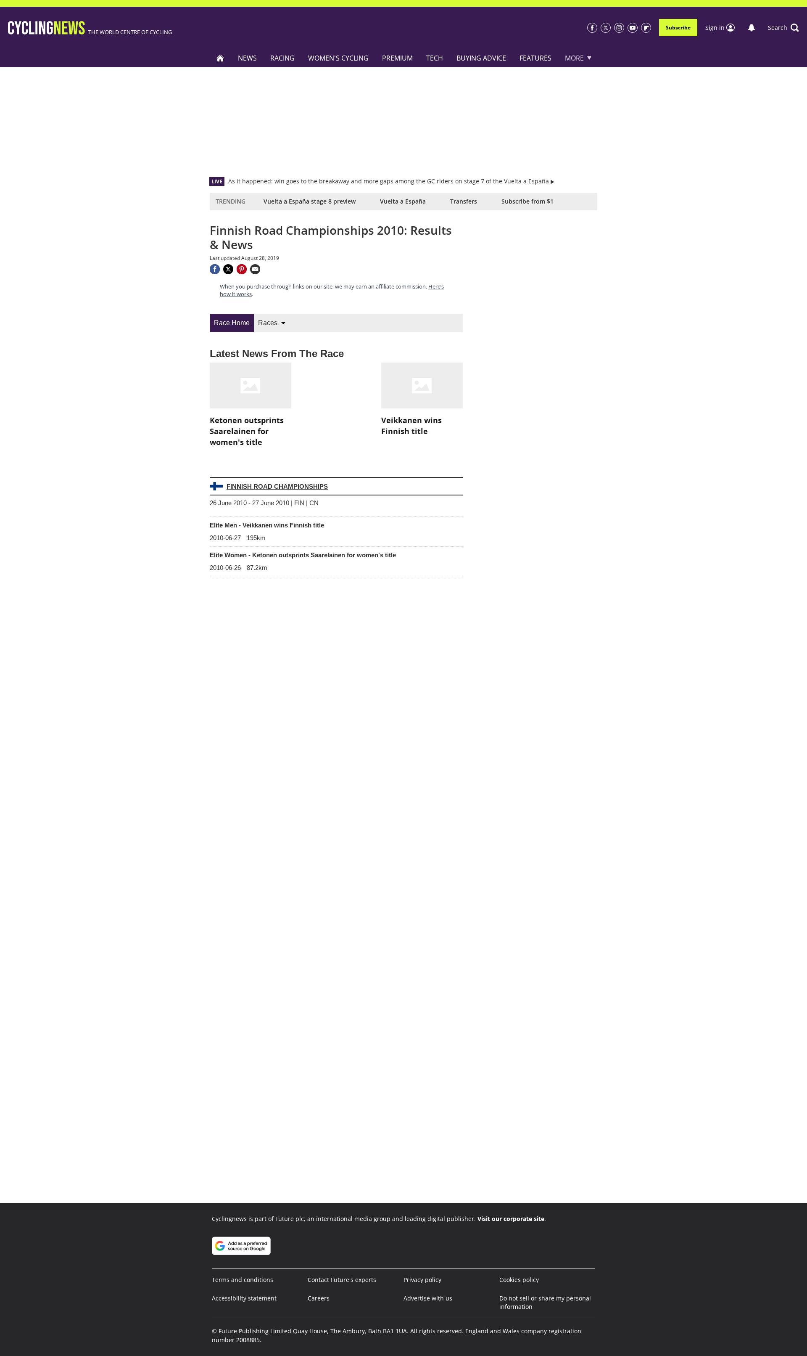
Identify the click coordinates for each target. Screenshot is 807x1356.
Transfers (463, 201)
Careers (319, 1298)
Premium (397, 58)
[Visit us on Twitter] (606, 28)
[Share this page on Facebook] (215, 269)
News (247, 58)
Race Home (232, 322)
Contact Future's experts (342, 1280)
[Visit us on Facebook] (592, 28)
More (574, 58)
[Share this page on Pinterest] (242, 269)
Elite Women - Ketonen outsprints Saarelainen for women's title (303, 555)
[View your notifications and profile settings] (751, 27)
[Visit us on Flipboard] (646, 28)
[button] (783, 28)
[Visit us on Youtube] (633, 28)
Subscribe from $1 (527, 201)
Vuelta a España (403, 201)
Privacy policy (422, 1280)
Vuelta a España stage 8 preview (310, 201)
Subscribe (678, 27)
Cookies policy (519, 1280)
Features (535, 58)
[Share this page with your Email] (255, 269)
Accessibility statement (244, 1298)
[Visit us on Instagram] (619, 28)
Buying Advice (481, 58)
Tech (434, 58)
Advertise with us (428, 1298)
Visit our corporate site (510, 1219)
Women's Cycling (338, 58)
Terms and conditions (242, 1280)
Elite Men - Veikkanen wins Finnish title (267, 525)
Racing (282, 58)
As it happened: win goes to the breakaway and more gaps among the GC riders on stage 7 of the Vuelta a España (388, 181)
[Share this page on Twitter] (228, 269)
